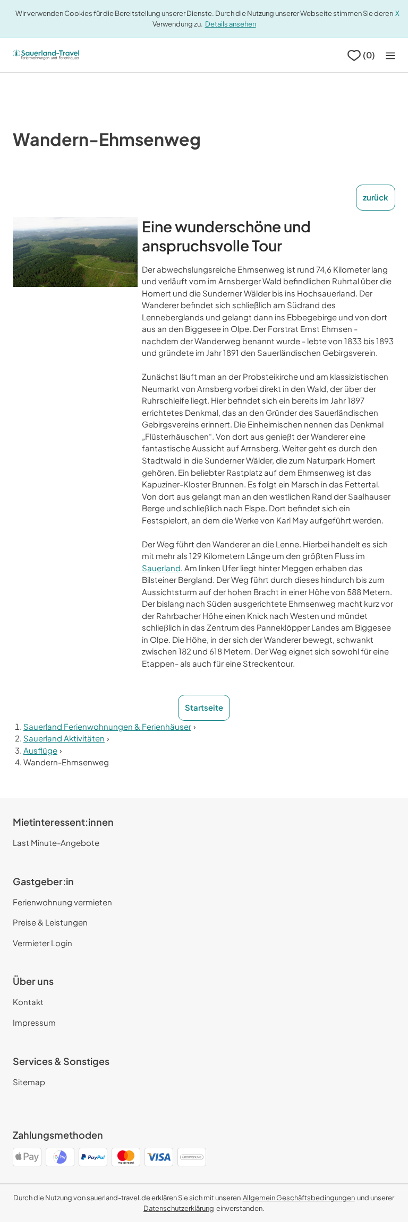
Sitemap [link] (29, 1082)
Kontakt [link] (28, 1002)
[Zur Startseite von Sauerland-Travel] (46, 55)
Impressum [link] (34, 1022)
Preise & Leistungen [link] (50, 922)
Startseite (204, 707)
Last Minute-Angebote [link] (56, 842)
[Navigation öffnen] (390, 55)
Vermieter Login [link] (42, 943)
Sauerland (161, 568)
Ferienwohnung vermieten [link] (62, 902)
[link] (299, 1197)
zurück (375, 197)
